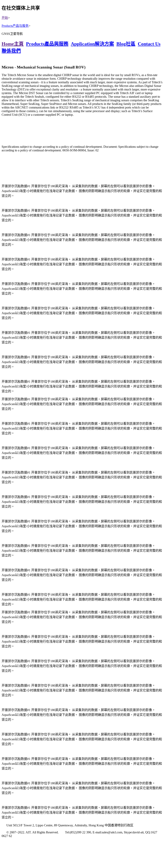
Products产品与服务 (15, 25)
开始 (5, 17)
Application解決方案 (92, 43)
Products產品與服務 (47, 43)
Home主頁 (13, 43)
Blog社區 (125, 43)
